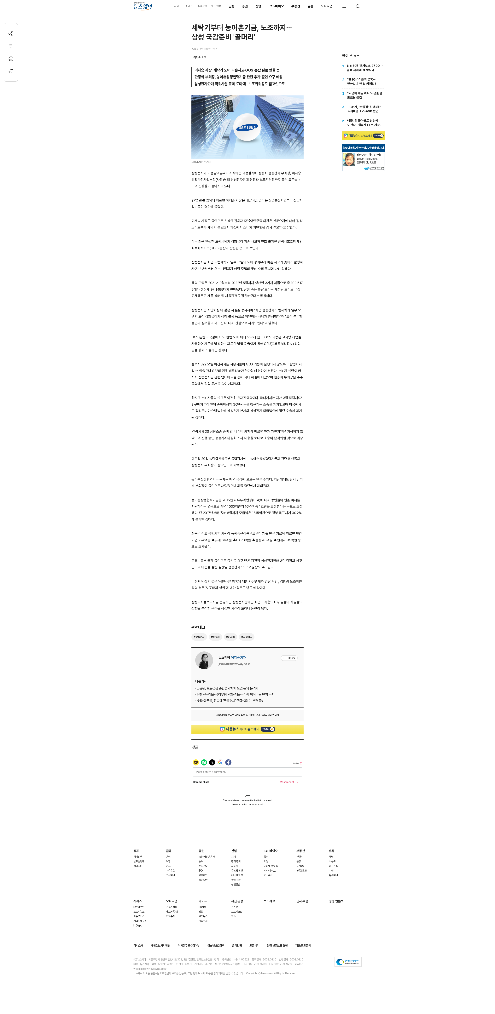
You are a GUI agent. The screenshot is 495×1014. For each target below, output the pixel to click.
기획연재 (203, 920)
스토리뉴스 (138, 911)
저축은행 (170, 870)
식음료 (332, 861)
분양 (298, 861)
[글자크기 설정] (11, 71)
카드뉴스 (203, 916)
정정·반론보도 (337, 901)
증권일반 (203, 879)
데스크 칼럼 (172, 911)
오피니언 (327, 6)
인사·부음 (302, 901)
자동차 (234, 866)
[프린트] (11, 58)
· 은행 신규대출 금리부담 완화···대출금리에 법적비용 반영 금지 (234, 694)
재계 (233, 856)
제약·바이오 (269, 870)
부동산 (295, 6)
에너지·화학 (237, 875)
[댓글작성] (11, 46)
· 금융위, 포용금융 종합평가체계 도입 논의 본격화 (226, 688)
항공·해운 (236, 879)
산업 (258, 6)
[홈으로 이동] (142, 6)
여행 (331, 870)
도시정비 (300, 866)
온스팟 (234, 906)
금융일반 (170, 875)
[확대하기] (247, 98)
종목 (201, 861)
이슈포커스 (138, 916)
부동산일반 (301, 870)
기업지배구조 (140, 920)
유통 (311, 6)
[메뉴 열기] (344, 6)
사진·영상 (216, 6)
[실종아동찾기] (349, 154)
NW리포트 (138, 906)
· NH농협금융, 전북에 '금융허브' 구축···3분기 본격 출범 (230, 701)
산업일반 (235, 884)
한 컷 (233, 916)
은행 (168, 856)
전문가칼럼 (171, 906)
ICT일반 (268, 875)
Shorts (202, 906)
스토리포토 (236, 911)
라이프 (189, 6)
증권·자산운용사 (207, 856)
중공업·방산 (237, 870)
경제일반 (137, 866)
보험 (168, 861)
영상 (201, 911)
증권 (245, 6)
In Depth (138, 925)
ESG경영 (202, 6)
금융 (232, 6)
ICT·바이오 (276, 6)
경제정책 (137, 856)
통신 (266, 856)
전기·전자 (236, 861)
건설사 (299, 856)
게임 (266, 861)
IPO (201, 870)
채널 (331, 856)
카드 (168, 866)
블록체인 (203, 875)
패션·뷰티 (333, 866)
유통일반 (333, 875)
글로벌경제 (138, 861)
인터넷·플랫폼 (271, 866)
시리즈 (177, 6)
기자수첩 (170, 916)
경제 (136, 851)
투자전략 (203, 866)
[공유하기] (11, 33)
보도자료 (269, 901)
